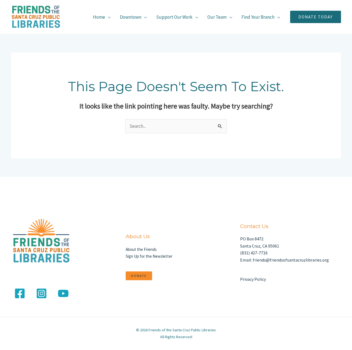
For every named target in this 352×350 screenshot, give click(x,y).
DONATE (139, 276)
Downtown (130, 17)
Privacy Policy (253, 279)
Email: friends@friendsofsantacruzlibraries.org (284, 260)
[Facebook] (20, 293)
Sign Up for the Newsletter (149, 256)
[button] (315, 17)
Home (99, 17)
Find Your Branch (257, 17)
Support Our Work (174, 17)
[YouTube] (63, 293)
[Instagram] (41, 293)
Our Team (217, 17)
